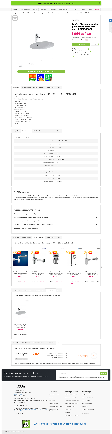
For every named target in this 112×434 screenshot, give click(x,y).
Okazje (97, 9)
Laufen (59, 144)
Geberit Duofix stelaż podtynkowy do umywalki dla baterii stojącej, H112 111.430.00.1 (74, 273)
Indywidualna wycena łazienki (111, 27)
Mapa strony (85, 413)
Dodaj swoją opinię (21, 359)
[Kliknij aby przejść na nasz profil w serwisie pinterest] (20, 414)
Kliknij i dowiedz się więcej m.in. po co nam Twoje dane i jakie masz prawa (30, 410)
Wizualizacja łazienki (70, 397)
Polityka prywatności (87, 397)
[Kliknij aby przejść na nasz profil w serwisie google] (18, 414)
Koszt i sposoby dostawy (71, 403)
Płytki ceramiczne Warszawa (53, 410)
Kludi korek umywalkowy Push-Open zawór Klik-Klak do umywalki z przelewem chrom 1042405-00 (56, 273)
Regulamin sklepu (86, 394)
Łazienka (15, 9)
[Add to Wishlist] (15, 18)
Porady (90, 9)
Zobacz (59, 181)
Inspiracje (83, 9)
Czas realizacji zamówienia (72, 400)
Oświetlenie (43, 9)
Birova (58, 175)
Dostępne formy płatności (56, 406)
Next (101, 267)
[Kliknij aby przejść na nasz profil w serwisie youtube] (22, 414)
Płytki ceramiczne (25, 9)
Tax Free (67, 412)
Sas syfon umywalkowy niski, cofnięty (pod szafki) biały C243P (20, 273)
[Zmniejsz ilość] (98, 44)
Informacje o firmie (54, 394)
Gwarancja (68, 409)
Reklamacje (85, 406)
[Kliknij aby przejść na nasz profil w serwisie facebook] (16, 414)
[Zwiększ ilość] (98, 43)
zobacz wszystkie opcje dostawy (81, 57)
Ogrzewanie (53, 9)
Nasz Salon (52, 400)
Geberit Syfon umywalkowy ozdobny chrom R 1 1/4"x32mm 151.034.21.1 (91, 273)
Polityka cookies (86, 400)
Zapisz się (103, 373)
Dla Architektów (53, 403)
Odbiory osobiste (69, 406)
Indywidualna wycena (71, 394)
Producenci (74, 9)
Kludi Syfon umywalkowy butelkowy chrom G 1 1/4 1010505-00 (38, 273)
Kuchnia (35, 9)
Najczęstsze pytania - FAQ (72, 415)
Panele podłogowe (63, 9)
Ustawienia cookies (87, 403)
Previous (10, 267)
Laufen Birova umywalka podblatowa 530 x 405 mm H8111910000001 (20, 326)
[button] (20, 258)
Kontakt (51, 397)
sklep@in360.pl (18, 394)
